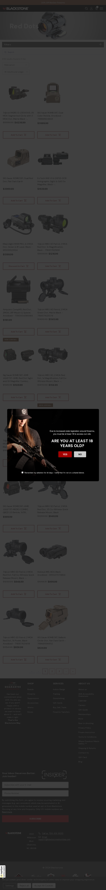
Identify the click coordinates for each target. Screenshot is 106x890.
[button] (3, 872)
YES (65, 454)
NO (80, 454)
